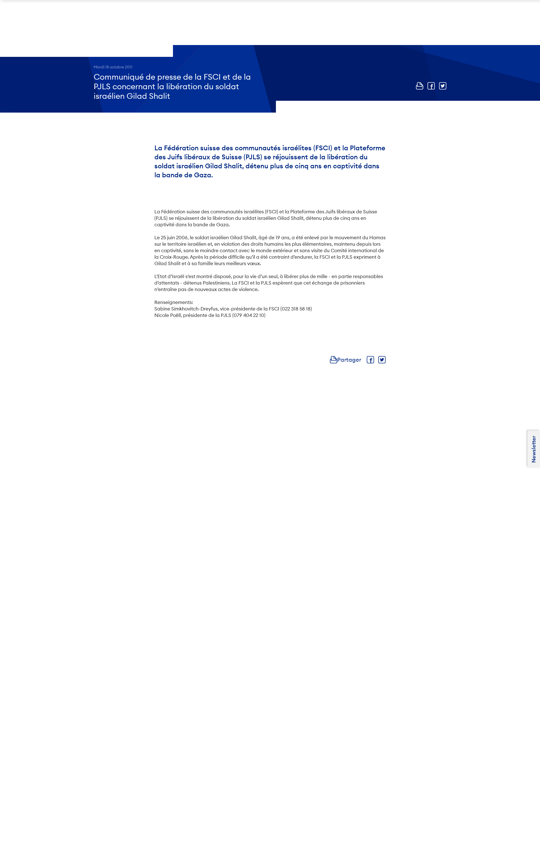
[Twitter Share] (442, 86)
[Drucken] (419, 86)
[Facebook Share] (431, 86)
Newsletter (533, 449)
